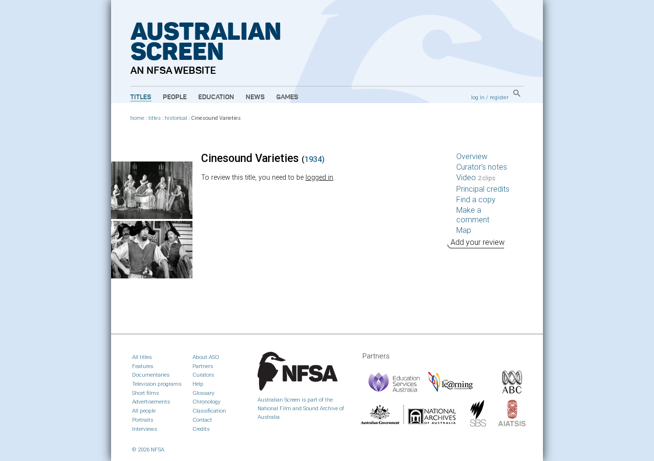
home (137, 118)
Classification (209, 410)
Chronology (206, 401)
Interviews (144, 429)
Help (197, 383)
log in (478, 97)
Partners (202, 366)
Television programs (156, 383)
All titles (142, 357)
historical (176, 118)
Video (476, 177)
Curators (203, 374)
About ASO (205, 357)
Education (216, 97)
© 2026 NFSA (148, 449)
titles (154, 118)
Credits (201, 429)
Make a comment (472, 215)
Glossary (203, 393)
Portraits (142, 419)
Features (142, 366)
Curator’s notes (481, 167)
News (255, 97)
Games (287, 97)
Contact (202, 419)
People (175, 97)
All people (144, 410)
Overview (471, 156)
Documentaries (150, 374)
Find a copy (476, 199)
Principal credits (482, 189)
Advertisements (151, 401)
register (499, 97)
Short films (145, 393)
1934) (314, 159)
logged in (319, 177)
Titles (140, 97)
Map (463, 230)
